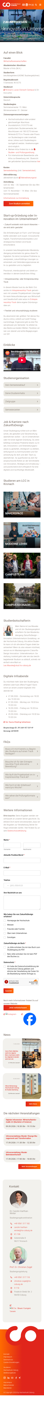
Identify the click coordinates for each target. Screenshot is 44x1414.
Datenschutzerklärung (17, 831)
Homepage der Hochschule (18, 920)
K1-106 (17, 1234)
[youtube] (12, 1378)
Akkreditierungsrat (28, 178)
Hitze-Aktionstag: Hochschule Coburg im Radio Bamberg (12, 1088)
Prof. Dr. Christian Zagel (21, 1267)
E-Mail (7, 867)
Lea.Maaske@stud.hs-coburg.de (17, 665)
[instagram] (5, 1378)
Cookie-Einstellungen (11, 1362)
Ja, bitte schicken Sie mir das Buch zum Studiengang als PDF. (23, 948)
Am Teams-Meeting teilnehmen (18, 722)
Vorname (7, 849)
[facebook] (16, 1378)
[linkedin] (8, 1378)
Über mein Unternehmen (17, 933)
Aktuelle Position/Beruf (14, 855)
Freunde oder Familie (16, 929)
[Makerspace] (22, 504)
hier (38, 161)
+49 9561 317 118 (22, 1277)
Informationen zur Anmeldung (16, 198)
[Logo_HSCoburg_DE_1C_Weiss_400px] (11, 3)
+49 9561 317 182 (22, 1223)
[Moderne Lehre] (22, 535)
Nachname (27, 849)
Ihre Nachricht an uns (13, 893)
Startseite (6, 36)
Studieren (15, 36)
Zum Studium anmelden (19, 204)
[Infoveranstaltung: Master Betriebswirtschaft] (22, 1156)
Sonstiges (11, 937)
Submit (8, 991)
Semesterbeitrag (11, 170)
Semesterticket (28, 170)
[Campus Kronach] (22, 596)
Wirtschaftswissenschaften (15, 61)
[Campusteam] (22, 566)
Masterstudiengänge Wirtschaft (15, 38)
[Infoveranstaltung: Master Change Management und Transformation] (22, 1139)
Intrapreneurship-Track (21, 290)
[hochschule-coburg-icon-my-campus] (23, 4)
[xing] (20, 1378)
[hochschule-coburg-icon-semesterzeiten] (27, 4)
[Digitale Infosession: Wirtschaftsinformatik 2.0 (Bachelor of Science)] (22, 1123)
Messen (10, 925)
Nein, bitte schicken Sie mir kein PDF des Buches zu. (22, 955)
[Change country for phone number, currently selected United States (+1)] (6, 885)
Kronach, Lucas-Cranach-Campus (20, 90)
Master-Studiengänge (28, 36)
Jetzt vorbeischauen (18, 1008)
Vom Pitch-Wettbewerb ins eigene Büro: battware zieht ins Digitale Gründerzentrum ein (12, 1055)
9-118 (16, 1288)
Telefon (7, 880)
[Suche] (36, 5)
